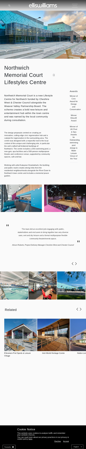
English (76, 447)
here (30, 439)
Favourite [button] (7, 447)
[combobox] (77, 447)
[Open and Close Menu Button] (75, 5)
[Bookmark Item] (54, 75)
